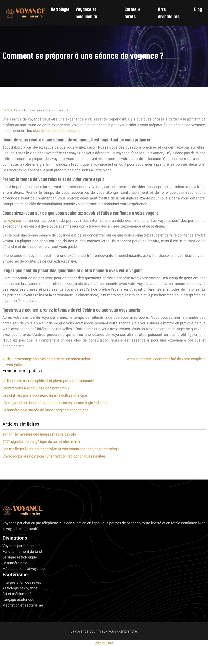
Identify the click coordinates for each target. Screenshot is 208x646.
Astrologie (60, 9)
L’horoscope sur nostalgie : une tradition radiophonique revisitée (53, 456)
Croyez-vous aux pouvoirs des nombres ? (35, 388)
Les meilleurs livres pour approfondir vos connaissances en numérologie (61, 449)
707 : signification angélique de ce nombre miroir (41, 441)
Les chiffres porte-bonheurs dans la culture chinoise (44, 395)
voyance (14, 220)
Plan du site (104, 643)
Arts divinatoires (169, 13)
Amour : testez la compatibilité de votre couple (164, 359)
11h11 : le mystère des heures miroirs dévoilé (39, 434)
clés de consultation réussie (56, 130)
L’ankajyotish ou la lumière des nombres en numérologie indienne (55, 403)
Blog (198, 9)
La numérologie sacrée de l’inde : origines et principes (45, 410)
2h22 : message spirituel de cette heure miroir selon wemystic (48, 362)
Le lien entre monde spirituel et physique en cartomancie (48, 381)
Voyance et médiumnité (86, 13)
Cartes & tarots (132, 13)
